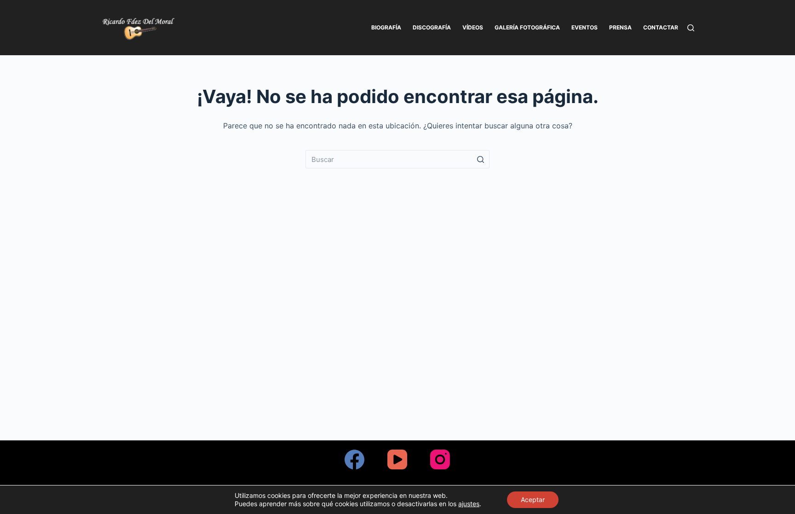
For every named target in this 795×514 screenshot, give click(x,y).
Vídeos (472, 27)
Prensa (620, 27)
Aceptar (533, 499)
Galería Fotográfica (527, 27)
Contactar (660, 27)
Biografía (386, 27)
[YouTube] (397, 459)
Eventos (584, 27)
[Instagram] (440, 459)
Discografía (432, 27)
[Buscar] (690, 27)
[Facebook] (354, 459)
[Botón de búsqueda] (480, 159)
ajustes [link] (468, 504)
